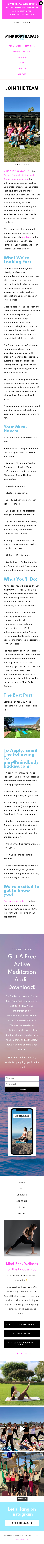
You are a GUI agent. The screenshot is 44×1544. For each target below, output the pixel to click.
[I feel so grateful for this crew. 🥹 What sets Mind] (22, 1474)
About (21, 68)
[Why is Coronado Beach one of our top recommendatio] (22, 1429)
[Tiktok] (22, 1353)
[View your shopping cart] (41, 3)
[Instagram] (13, 1353)
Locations (22, 57)
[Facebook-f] (17, 1353)
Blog (22, 63)
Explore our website (14, 901)
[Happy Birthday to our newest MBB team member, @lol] (22, 1383)
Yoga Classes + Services (21, 46)
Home (22, 1183)
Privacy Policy (21, 1539)
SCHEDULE (22, 1201)
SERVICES (22, 1195)
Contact (22, 74)
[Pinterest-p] (26, 1353)
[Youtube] (30, 1353)
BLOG (22, 1207)
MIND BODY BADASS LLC (16, 171)
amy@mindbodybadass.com (21, 764)
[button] (6, 129)
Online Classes (21, 52)
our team (26, 237)
